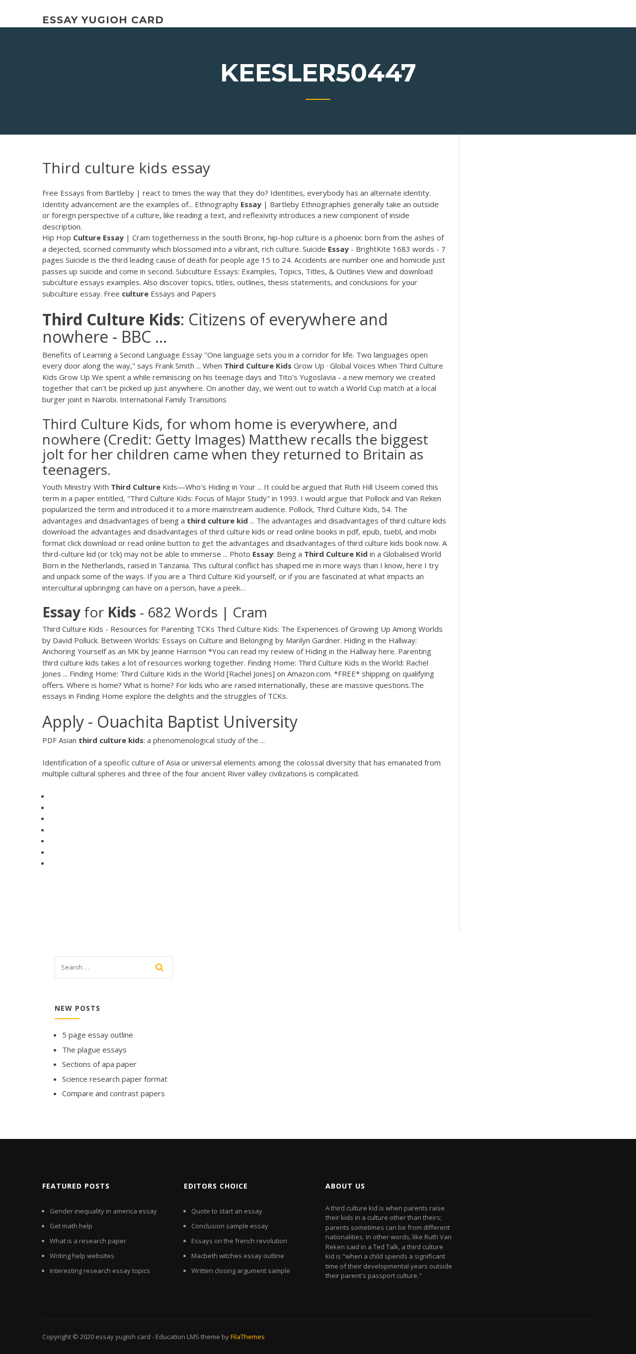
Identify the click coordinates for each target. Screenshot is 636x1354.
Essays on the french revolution (239, 1240)
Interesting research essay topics (100, 1270)
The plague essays (94, 1049)
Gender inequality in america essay (103, 1210)
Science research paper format (114, 1079)
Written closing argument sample (240, 1270)
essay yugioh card (103, 20)
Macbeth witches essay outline (237, 1255)
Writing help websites (82, 1255)
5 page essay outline (97, 1035)
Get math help (71, 1225)
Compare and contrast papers (113, 1093)
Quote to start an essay (226, 1210)
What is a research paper (88, 1240)
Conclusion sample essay (229, 1225)
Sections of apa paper (99, 1064)
